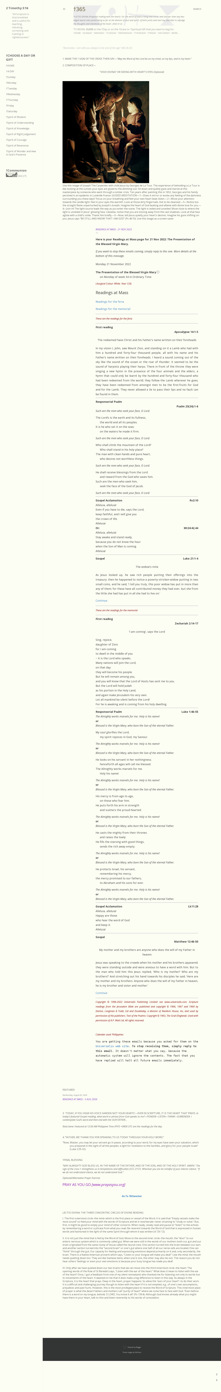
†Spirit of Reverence (17, 145)
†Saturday (164, 33)
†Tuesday (111, 33)
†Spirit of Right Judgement (21, 134)
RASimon (138, 1352)
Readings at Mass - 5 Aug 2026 (80, 1099)
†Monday (99, 33)
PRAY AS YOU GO (94, 1184)
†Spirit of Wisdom (16, 117)
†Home (77, 33)
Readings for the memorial (113, 309)
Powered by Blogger (134, 1347)
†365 (79, 9)
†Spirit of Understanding (20, 122)
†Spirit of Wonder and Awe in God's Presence (21, 153)
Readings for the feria (110, 301)
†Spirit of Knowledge (17, 128)
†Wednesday (125, 33)
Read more (197, 1103)
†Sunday (87, 33)
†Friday (152, 33)
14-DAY (10, 71)
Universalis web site (112, 1046)
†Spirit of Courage (16, 139)
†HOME (10, 65)
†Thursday (140, 33)
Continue (101, 600)
